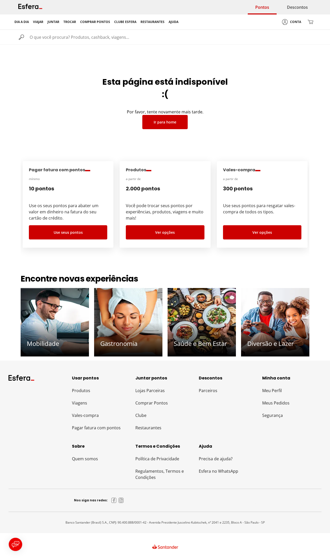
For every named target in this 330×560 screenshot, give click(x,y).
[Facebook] (114, 500)
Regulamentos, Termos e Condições (159, 474)
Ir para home (165, 122)
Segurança (272, 415)
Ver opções (165, 232)
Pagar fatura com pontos (96, 428)
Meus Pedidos (276, 403)
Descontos (297, 7)
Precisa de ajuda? (216, 459)
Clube (140, 415)
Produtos (81, 390)
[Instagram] (121, 500)
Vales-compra (85, 415)
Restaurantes (148, 428)
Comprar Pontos (151, 403)
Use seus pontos (68, 232)
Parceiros (208, 390)
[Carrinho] (310, 22)
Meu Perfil (272, 390)
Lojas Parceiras (150, 390)
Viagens (79, 403)
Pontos (262, 7)
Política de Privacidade (157, 459)
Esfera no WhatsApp (218, 471)
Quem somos (85, 459)
